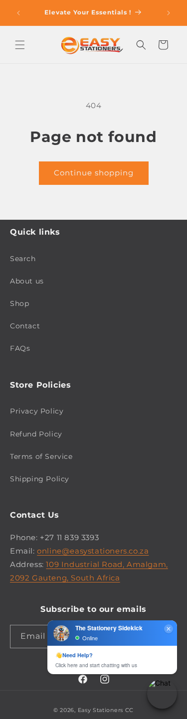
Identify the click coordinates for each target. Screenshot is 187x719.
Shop (19, 303)
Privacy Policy (36, 411)
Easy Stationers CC (106, 710)
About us (27, 281)
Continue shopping (94, 172)
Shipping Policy (39, 478)
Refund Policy (36, 434)
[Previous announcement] (18, 13)
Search (23, 258)
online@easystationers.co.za (93, 551)
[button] (20, 45)
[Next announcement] (169, 13)
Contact (25, 325)
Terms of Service (41, 456)
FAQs (20, 348)
